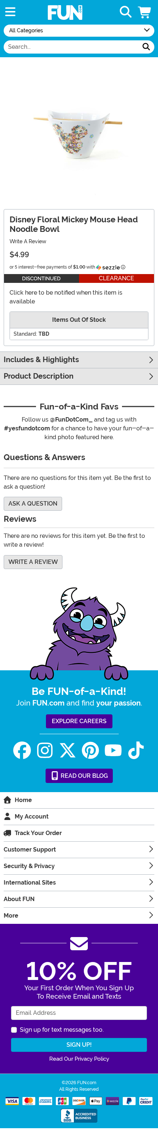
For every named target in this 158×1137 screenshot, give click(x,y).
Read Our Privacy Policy (79, 1059)
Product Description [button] (38, 376)
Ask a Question (32, 503)
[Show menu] (10, 12)
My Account (32, 816)
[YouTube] (113, 750)
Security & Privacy (29, 866)
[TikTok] (136, 750)
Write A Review (28, 241)
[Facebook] (22, 750)
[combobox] (71, 47)
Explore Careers (79, 721)
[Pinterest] (90, 750)
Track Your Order (38, 833)
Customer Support (30, 849)
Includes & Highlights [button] (41, 360)
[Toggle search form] (125, 12)
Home (23, 800)
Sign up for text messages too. (62, 1029)
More (11, 915)
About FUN (19, 899)
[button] (145, 12)
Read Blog (83, 775)
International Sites (30, 882)
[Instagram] (45, 750)
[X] (67, 750)
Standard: (25, 334)
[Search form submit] (146, 47)
